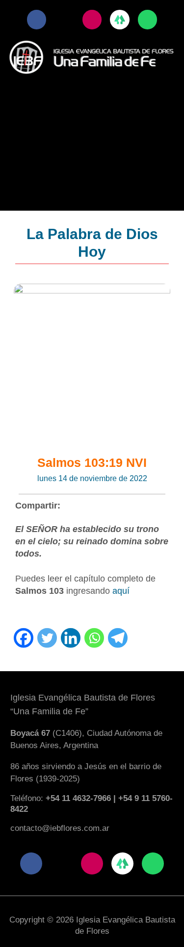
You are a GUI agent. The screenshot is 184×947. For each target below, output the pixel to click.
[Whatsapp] (94, 638)
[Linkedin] (70, 638)
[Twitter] (47, 638)
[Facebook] (23, 638)
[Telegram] (118, 638)
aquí (121, 591)
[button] (92, 93)
